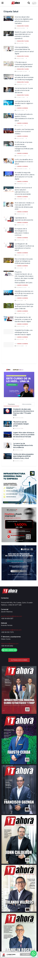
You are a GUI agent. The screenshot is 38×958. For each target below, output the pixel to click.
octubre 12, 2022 (20, 313)
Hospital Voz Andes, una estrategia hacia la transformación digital (23, 332)
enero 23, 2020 (20, 356)
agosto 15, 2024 (20, 225)
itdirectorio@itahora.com (9, 644)
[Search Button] (29, 3)
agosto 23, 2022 (20, 326)
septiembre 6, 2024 (21, 183)
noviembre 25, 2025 (21, 71)
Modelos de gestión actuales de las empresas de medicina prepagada (24, 77)
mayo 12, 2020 (20, 346)
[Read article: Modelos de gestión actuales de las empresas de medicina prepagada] (9, 76)
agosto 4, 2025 (20, 110)
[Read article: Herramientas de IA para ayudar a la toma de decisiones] (9, 89)
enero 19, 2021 (20, 339)
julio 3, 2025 (19, 125)
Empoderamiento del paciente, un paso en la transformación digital (23, 319)
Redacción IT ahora (23, 26)
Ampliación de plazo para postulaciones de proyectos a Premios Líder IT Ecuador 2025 (23, 412)
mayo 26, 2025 (20, 138)
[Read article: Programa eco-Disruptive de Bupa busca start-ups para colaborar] (9, 305)
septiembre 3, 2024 (21, 199)
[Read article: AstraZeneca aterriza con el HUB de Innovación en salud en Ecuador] (9, 292)
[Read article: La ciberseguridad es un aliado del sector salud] (9, 351)
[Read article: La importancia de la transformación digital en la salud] (9, 102)
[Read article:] (9, 344)
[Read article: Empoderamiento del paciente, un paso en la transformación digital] (9, 318)
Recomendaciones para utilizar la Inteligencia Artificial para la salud (24, 261)
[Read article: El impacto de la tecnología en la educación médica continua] (9, 230)
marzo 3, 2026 (20, 58)
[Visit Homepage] (15, 3)
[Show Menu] (2, 3)
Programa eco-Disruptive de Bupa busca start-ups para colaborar (24, 306)
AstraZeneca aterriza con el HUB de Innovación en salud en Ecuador (24, 293)
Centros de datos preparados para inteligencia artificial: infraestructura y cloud (23, 456)
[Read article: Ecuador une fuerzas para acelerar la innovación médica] (9, 130)
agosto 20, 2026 (20, 28)
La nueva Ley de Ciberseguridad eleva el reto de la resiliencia (23, 445)
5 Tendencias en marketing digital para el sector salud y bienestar (24, 64)
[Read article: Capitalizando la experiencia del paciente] (9, 219)
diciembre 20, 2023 (21, 287)
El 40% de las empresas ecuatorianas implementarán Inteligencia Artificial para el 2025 (24, 146)
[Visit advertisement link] (19, 382)
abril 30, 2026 (19, 43)
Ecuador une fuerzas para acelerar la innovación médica (24, 131)
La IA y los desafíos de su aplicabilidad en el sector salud (24, 162)
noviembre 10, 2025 (21, 84)
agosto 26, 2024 (20, 214)
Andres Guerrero (22, 108)
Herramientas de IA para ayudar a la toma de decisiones (24, 90)
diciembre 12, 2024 (21, 155)
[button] (34, 953)
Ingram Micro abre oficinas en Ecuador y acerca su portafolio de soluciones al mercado (23, 434)
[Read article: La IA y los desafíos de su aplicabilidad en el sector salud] (9, 160)
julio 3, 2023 (19, 300)
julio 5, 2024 (19, 268)
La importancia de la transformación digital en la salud (24, 103)
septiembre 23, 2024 (21, 168)
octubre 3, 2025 (20, 97)
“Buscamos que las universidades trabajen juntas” (21, 424)
